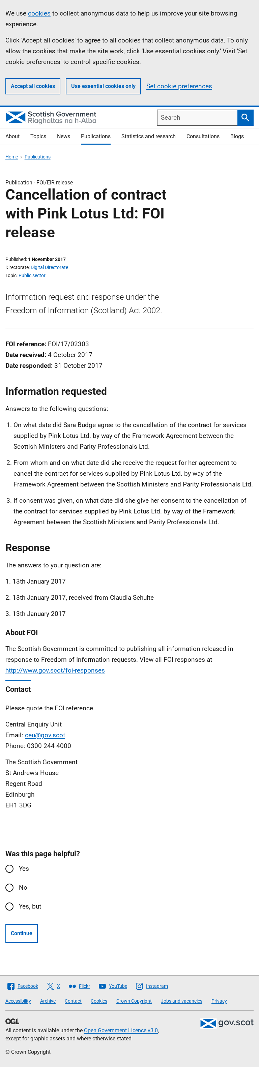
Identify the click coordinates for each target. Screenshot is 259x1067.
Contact (73, 1001)
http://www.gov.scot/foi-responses (55, 670)
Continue (21, 933)
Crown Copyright (134, 1001)
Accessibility (18, 1001)
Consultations (203, 136)
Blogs (237, 136)
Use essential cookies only (103, 86)
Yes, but (30, 906)
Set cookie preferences (179, 86)
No (23, 887)
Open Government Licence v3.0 (121, 1030)
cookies (39, 13)
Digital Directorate (49, 267)
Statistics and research (148, 136)
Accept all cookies (33, 86)
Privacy (219, 1001)
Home (11, 156)
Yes (24, 868)
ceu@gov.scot (45, 735)
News (63, 136)
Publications (96, 136)
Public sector (32, 275)
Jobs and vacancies (181, 1001)
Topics (38, 136)
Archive (48, 1001)
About (12, 136)
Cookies (99, 1001)
